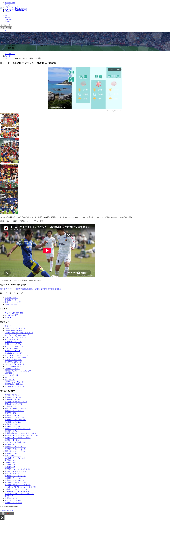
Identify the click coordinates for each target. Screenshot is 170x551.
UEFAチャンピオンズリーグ (15, 328)
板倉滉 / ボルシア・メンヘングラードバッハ (21, 433)
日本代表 (8, 317)
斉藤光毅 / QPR (10, 413)
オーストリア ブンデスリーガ (15, 357)
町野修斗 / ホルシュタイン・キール (17, 438)
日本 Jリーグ (9, 326)
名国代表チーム (10, 300)
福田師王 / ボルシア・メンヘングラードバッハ (22, 435)
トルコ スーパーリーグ (13, 360)
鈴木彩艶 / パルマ (11, 424)
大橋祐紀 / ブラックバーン (14, 411)
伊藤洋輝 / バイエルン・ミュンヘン (17, 429)
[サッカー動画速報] (13, 9)
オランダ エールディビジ (14, 346)
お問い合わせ (10, 3)
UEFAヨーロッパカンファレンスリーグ (19, 333)
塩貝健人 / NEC (10, 465)
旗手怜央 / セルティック (13, 503)
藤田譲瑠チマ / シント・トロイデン (17, 485)
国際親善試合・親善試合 (14, 384)
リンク (7, 5)
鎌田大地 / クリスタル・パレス (16, 402)
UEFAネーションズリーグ (14, 382)
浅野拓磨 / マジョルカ (13, 422)
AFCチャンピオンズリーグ (14, 364)
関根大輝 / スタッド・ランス (15, 451)
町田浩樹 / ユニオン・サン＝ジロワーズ (19, 494)
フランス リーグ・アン (13, 344)
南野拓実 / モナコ (11, 444)
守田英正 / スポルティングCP (15, 471)
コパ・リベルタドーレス (14, 366)
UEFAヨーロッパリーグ (13, 330)
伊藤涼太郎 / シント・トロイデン (17, 491)
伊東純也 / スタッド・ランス (15, 447)
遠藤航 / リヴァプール (13, 400)
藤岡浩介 (58, 289)
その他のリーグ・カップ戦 (14, 386)
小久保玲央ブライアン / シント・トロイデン (21, 487)
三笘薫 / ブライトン (12, 395)
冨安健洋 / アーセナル (13, 397)
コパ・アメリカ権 (11, 375)
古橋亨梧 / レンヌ (11, 453)
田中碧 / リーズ (10, 406)
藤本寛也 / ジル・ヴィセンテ (15, 476)
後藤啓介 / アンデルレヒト (14, 480)
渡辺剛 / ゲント (10, 496)
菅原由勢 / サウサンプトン (14, 404)
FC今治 (2, 289)
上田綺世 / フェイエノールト (15, 458)
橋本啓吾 (44, 289)
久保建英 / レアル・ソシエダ (15, 420)
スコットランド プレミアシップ (16, 355)
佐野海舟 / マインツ (12, 431)
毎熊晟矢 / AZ (10, 467)
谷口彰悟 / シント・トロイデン (16, 482)
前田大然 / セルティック (13, 500)
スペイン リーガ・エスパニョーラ (17, 335)
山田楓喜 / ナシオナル (13, 478)
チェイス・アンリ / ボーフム (15, 442)
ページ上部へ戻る (6, 510)
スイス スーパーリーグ (13, 353)
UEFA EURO (9, 373)
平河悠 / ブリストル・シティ (15, 417)
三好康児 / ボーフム (12, 440)
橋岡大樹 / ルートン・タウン (15, 408)
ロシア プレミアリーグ (13, 362)
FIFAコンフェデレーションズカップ (18, 371)
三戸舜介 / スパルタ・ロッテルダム (17, 469)
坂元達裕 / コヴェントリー (14, 415)
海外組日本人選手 (11, 315)
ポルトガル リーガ (11, 348)
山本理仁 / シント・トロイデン (16, 489)
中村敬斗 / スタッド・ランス (15, 449)
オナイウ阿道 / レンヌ (13, 456)
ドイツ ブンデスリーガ (13, 342)
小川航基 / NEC (10, 462)
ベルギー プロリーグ (12, 351)
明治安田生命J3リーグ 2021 (30, 289)
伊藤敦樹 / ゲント (11, 498)
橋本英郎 (51, 289)
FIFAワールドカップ (12, 369)
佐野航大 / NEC (10, 460)
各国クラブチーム (11, 298)
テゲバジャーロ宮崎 (13, 289)
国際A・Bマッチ (11, 304)
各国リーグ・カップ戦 (13, 302)
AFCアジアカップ (11, 377)
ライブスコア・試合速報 (14, 313)
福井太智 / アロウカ (12, 474)
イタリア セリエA (11, 339)
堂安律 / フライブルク (13, 426)
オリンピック (10, 380)
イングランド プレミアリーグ (15, 337)
